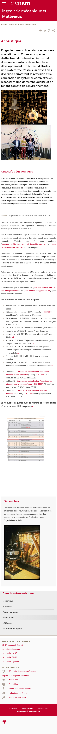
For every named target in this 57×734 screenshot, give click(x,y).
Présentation (16, 24)
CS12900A (41, 375)
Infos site (13, 708)
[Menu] (4, 3)
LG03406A (47, 312)
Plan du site (43, 708)
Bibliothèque (27, 708)
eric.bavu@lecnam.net (36, 244)
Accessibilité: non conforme (28, 711)
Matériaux (7, 606)
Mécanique (8, 601)
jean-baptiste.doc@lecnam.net (37, 291)
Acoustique (30, 24)
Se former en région (12, 629)
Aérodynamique (10, 612)
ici (55, 328)
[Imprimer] (40, 31)
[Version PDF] (49, 31)
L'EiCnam (7, 623)
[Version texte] (45, 31)
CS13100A (29, 394)
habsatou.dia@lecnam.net (13, 244)
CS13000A (39, 384)
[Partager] (53, 31)
